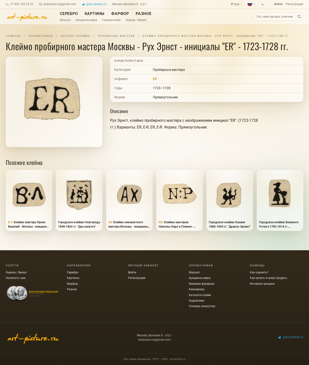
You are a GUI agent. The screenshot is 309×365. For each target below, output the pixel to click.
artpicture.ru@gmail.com (59, 4)
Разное (144, 13)
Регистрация (294, 4)
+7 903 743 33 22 (21, 4)
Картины (95, 13)
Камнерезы (196, 289)
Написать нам (16, 278)
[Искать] (299, 16)
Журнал (65, 20)
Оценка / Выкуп (136, 20)
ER (155, 79)
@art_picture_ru (96, 4)
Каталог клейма (75, 36)
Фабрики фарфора (201, 283)
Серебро (69, 13)
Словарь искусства (202, 306)
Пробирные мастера (116, 36)
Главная (13, 36)
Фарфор (120, 13)
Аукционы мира (86, 20)
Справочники (111, 20)
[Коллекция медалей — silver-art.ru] (32, 294)
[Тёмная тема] (263, 4)
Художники (196, 300)
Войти (278, 4)
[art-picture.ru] (27, 16)
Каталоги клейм (200, 295)
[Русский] (251, 4)
